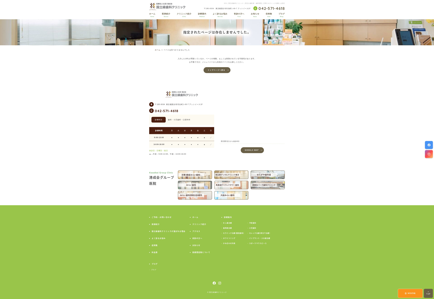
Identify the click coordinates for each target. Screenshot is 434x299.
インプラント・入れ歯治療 (259, 238)
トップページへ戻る (216, 70)
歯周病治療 (227, 228)
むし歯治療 (227, 223)
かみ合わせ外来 (229, 243)
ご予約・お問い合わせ (161, 217)
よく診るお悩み (220, 15)
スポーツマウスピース (258, 243)
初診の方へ (239, 15)
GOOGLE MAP (252, 150)
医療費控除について (201, 252)
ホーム (152, 15)
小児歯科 (252, 228)
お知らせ (255, 15)
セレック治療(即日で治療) (259, 233)
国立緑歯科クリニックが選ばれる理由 (168, 231)
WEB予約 (412, 293)
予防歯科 (252, 223)
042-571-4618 (166, 110)
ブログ (282, 15)
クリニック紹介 (184, 15)
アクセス (196, 231)
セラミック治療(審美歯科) (233, 233)
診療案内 (202, 15)
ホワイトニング (229, 238)
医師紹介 (166, 15)
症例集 (269, 15)
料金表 (155, 252)
